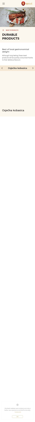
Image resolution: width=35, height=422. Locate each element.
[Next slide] (33, 68)
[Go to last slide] (2, 68)
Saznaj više (18, 412)
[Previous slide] (4, 78)
